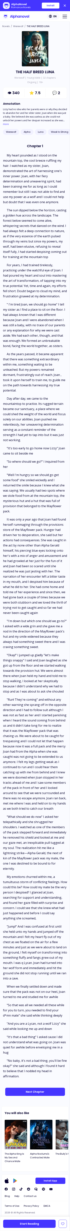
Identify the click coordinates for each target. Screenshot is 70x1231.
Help (16, 1196)
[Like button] (63, 1224)
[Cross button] (65, 5)
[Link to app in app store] (7, 1180)
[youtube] (50, 1189)
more (6, 124)
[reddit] (28, 1189)
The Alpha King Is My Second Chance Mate (14, 1157)
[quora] (36, 1189)
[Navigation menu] (65, 16)
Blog (7, 1196)
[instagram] (13, 1189)
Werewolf (18, 26)
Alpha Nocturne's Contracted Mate (39, 1155)
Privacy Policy (31, 1205)
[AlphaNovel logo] (16, 16)
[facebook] (6, 1189)
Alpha (27, 131)
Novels (6, 26)
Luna (40, 131)
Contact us (30, 1196)
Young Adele (34, 77)
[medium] (43, 1189)
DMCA (46, 1205)
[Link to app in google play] (15, 1181)
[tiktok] (21, 1189)
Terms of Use (12, 1205)
